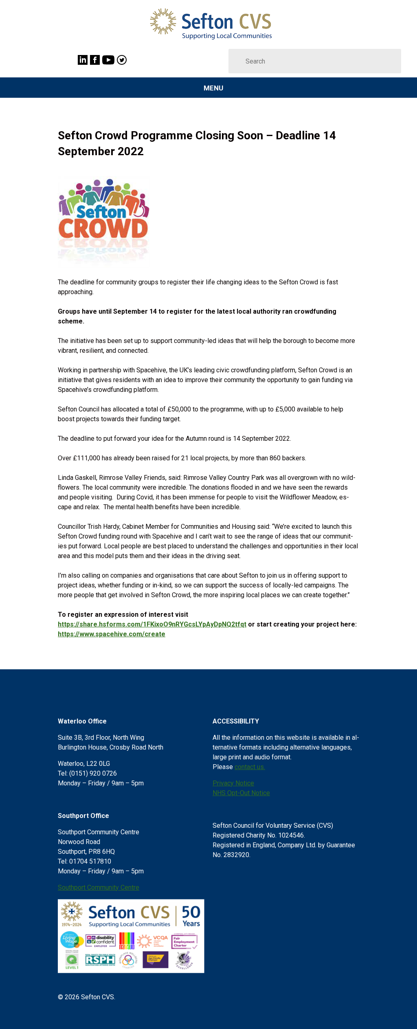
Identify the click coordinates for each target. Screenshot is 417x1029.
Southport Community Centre (98, 887)
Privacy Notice (233, 783)
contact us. (250, 767)
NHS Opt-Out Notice (241, 793)
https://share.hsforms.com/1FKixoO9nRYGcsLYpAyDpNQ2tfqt (152, 624)
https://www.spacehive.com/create (111, 634)
